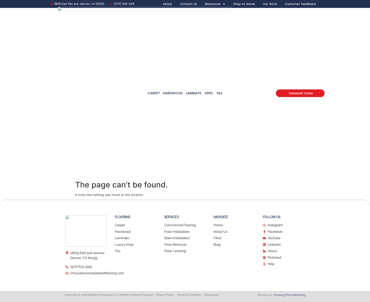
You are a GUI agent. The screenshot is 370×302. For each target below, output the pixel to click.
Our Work (270, 4)
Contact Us (188, 4)
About (167, 4)
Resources (212, 4)
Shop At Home (244, 4)
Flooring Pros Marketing (289, 295)
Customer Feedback (300, 4)
